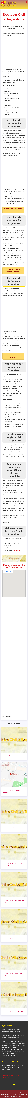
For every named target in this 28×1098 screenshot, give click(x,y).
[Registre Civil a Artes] (14, 922)
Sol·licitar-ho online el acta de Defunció (13, 356)
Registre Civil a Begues (10, 756)
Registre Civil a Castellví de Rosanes (12, 864)
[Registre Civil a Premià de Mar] (14, 995)
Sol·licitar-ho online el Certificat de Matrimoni (13, 270)
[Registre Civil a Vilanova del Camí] (14, 957)
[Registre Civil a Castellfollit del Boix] (14, 884)
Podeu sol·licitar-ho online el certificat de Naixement (13, 210)
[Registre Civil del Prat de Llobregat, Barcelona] (14, 774)
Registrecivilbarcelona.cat (8, 1092)
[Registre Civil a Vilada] (14, 811)
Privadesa (15, 1096)
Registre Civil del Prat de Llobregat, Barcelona (11, 791)
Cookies (21, 1096)
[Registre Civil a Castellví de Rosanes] (14, 847)
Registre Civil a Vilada (10, 828)
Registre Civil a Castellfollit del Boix (13, 902)
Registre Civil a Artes (9, 938)
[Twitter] (14, 1084)
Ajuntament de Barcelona (10, 1073)
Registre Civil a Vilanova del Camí (12, 975)
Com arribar (16, 550)
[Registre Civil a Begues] (14, 740)
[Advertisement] (14, 52)
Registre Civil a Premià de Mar (13, 1011)
